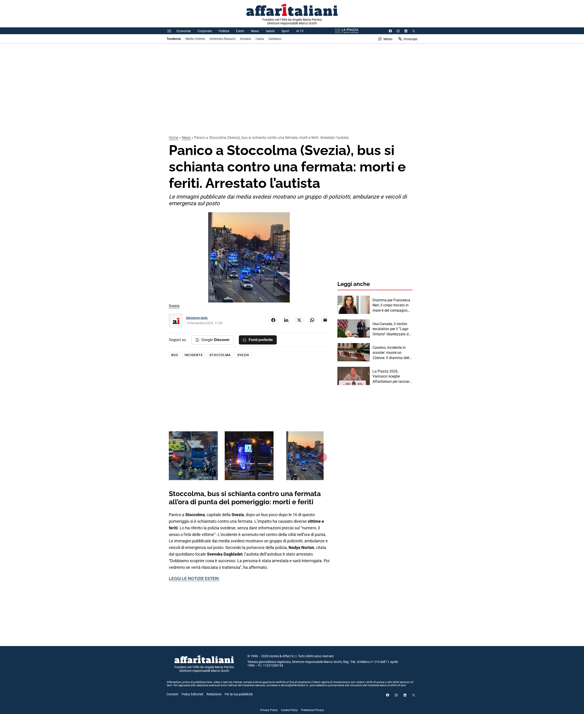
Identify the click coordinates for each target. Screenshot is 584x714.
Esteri (240, 31)
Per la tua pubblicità (239, 694)
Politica (224, 31)
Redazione (213, 694)
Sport (285, 31)
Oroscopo (410, 39)
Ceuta (260, 39)
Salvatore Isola (197, 318)
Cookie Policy (289, 710)
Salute (270, 31)
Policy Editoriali (192, 694)
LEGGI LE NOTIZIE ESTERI (194, 578)
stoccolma (220, 355)
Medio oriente (195, 39)
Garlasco (275, 39)
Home (173, 137)
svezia (243, 355)
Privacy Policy (269, 710)
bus (174, 355)
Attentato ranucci (222, 39)
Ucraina (245, 39)
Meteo (387, 39)
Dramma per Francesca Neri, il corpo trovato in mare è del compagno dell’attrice (391, 305)
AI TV (300, 31)
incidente (194, 355)
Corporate (205, 31)
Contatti (172, 694)
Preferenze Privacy (312, 710)
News (255, 31)
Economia (184, 31)
